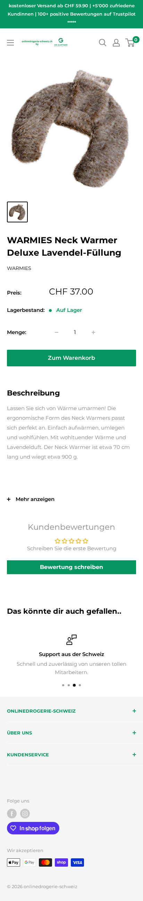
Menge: (16, 332)
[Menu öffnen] (10, 42)
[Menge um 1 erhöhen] (93, 332)
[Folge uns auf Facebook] (12, 813)
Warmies (19, 268)
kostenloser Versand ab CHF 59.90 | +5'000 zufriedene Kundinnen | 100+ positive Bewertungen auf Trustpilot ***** (72, 14)
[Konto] (116, 42)
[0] (130, 43)
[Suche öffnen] (103, 42)
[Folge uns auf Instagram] (25, 813)
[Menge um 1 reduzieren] (56, 332)
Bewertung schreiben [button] (71, 567)
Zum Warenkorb (71, 358)
